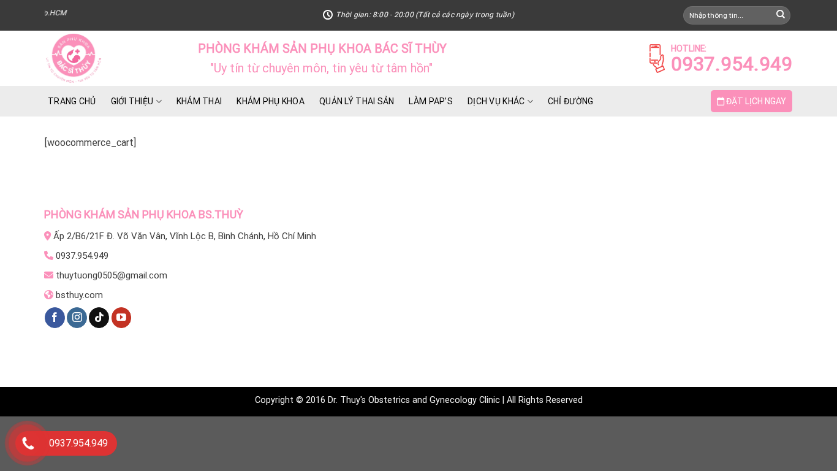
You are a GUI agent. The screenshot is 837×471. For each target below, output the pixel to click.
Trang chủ (72, 101)
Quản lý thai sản (356, 101)
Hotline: (688, 48)
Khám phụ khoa (271, 101)
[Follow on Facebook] (55, 317)
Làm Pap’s (431, 101)
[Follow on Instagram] (77, 317)
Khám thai (199, 101)
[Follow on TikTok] (99, 317)
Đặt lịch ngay (755, 101)
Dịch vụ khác (496, 101)
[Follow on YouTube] (122, 317)
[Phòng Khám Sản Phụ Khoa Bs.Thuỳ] (112, 58)
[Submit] (780, 15)
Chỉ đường (571, 101)
